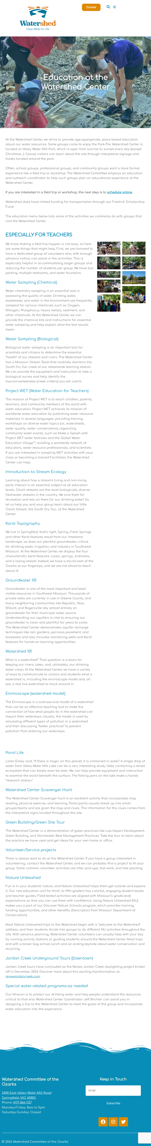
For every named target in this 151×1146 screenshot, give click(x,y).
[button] (108, 7)
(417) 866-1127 (22, 1102)
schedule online (119, 192)
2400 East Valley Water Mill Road (26, 1093)
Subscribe (113, 1103)
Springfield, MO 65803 (19, 1097)
